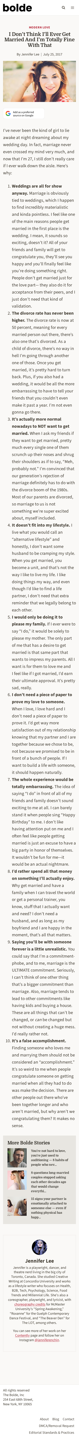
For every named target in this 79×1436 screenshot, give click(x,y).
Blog (55, 1419)
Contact (68, 1419)
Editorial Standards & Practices (51, 1432)
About (44, 1419)
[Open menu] (72, 8)
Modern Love (39, 27)
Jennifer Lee (30, 54)
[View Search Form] (63, 7)
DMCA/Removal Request (56, 1425)
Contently (22, 1335)
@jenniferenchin (47, 1340)
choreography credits (29, 1304)
